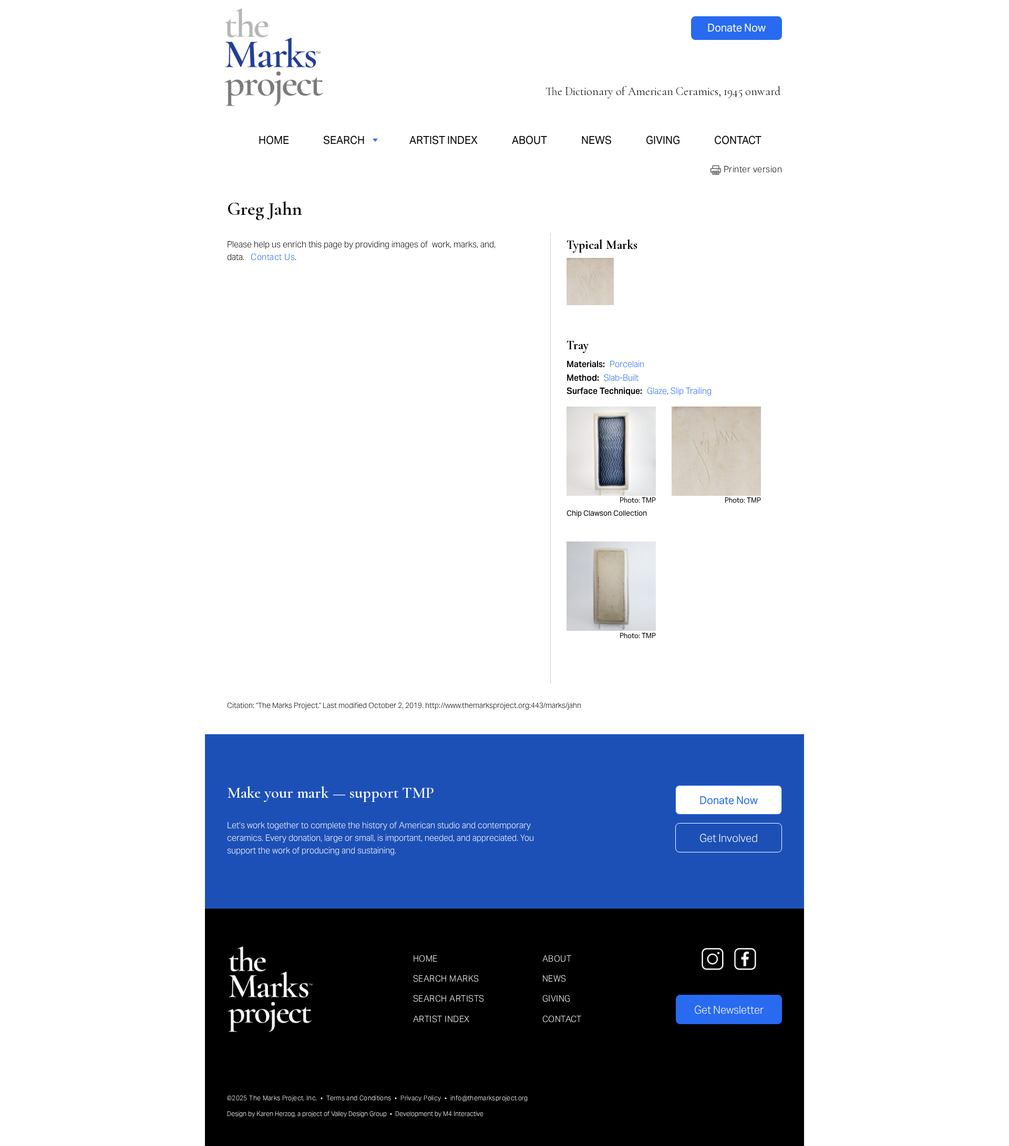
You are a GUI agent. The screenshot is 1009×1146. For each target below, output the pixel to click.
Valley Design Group (359, 1114)
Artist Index (443, 140)
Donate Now (736, 28)
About (529, 140)
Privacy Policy (420, 1098)
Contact (737, 140)
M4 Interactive (463, 1114)
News (596, 140)
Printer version (751, 169)
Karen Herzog (275, 1114)
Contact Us (273, 257)
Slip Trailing (691, 391)
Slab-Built (621, 377)
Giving (663, 140)
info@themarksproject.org (489, 1098)
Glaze (657, 391)
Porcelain (627, 364)
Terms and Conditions (358, 1098)
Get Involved (728, 838)
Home (274, 140)
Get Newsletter (729, 1010)
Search (344, 140)
